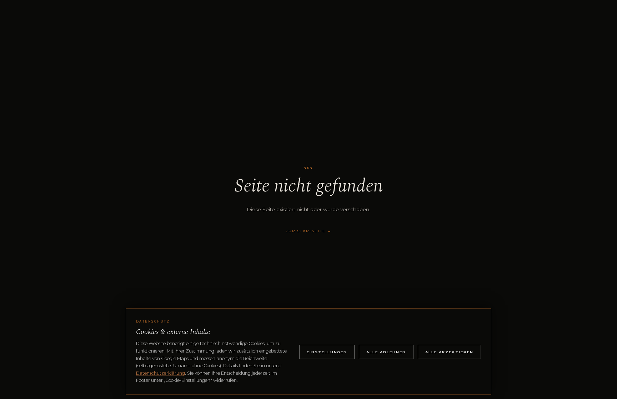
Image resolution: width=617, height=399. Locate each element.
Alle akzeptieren (449, 352)
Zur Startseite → (308, 231)
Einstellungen (327, 352)
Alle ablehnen (386, 352)
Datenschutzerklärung (160, 373)
